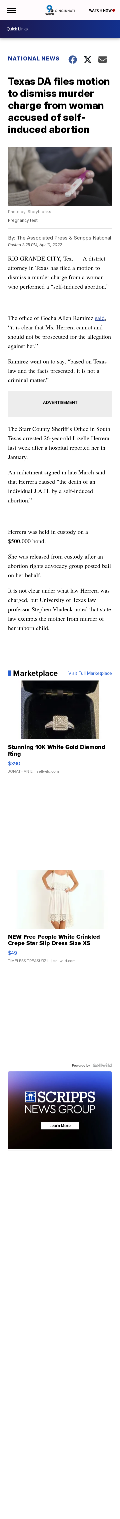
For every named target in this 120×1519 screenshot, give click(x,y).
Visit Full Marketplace (90, 673)
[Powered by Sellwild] (102, 1065)
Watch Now (100, 10)
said (100, 318)
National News (34, 58)
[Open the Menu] (11, 10)
